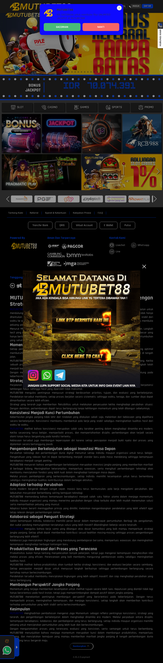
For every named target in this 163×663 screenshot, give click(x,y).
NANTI (100, 27)
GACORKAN (62, 27)
